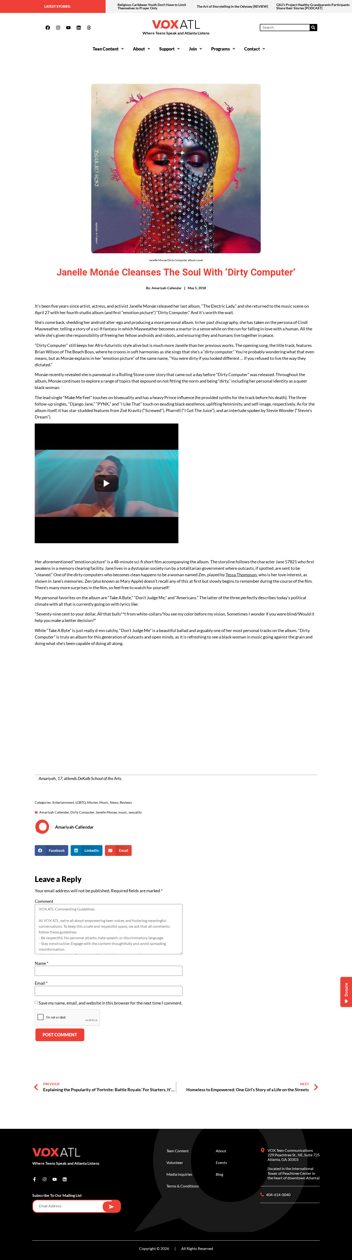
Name (41, 963)
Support (167, 48)
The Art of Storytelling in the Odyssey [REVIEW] (153, 6)
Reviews (126, 802)
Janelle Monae (106, 812)
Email (41, 983)
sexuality (135, 812)
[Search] (313, 27)
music (122, 812)
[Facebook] (47, 27)
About (139, 48)
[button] (51, 850)
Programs (220, 48)
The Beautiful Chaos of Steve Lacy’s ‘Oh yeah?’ (310, 6)
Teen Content (106, 48)
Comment (44, 901)
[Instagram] (57, 27)
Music (103, 802)
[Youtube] (68, 27)
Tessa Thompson (241, 574)
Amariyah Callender (54, 812)
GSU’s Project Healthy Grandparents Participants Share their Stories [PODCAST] (233, 6)
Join (193, 48)
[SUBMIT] (111, 1206)
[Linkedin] (78, 27)
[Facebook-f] (34, 1179)
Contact (252, 48)
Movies (92, 802)
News (114, 802)
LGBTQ (80, 802)
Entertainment (63, 802)
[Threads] (88, 27)
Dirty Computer (82, 812)
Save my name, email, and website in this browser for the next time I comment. (110, 1003)
